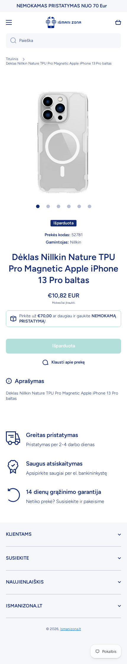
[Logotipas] (63, 22)
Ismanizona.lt (70, 629)
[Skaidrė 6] (89, 206)
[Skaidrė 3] (58, 206)
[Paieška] (11, 40)
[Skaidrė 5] (79, 206)
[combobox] (63, 40)
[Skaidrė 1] (38, 206)
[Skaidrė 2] (48, 206)
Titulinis (12, 59)
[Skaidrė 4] (69, 206)
